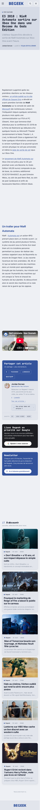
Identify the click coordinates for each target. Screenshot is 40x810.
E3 (12, 424)
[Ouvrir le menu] (3, 3)
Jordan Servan (7, 46)
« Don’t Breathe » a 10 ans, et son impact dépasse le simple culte (18, 565)
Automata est (13, 236)
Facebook (14, 372)
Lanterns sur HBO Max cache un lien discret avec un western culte (18, 733)
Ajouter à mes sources (19, 451)
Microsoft (6, 109)
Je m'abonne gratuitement (19, 479)
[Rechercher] (30, 3)
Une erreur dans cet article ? (23, 415)
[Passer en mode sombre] (36, 3)
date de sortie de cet (21, 150)
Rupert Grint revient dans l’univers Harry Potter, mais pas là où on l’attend (18, 775)
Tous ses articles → (18, 401)
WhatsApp (9, 377)
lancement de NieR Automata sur (19, 159)
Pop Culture (8, 12)
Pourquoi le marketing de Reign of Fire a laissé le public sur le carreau (17, 607)
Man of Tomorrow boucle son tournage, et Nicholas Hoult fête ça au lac (18, 649)
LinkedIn (26, 372)
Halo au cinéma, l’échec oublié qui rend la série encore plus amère (16, 691)
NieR (29, 424)
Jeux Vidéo (20, 424)
